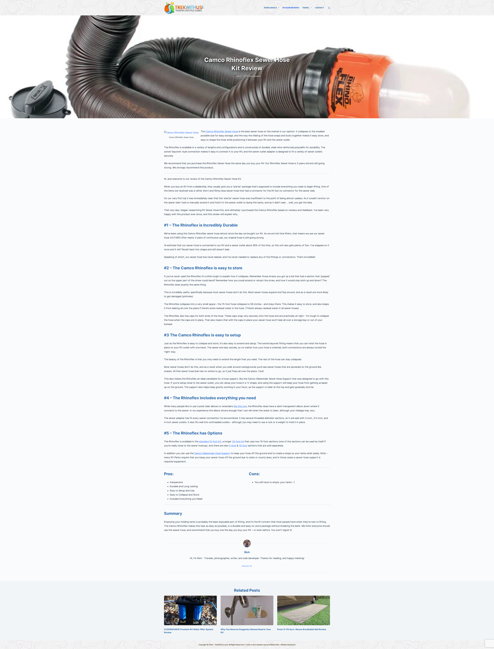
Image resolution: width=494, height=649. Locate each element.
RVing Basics (270, 8)
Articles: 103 (247, 566)
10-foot (243, 445)
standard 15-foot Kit (210, 441)
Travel (305, 8)
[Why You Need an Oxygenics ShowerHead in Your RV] (247, 610)
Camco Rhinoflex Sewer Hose (222, 131)
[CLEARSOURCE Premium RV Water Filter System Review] (190, 610)
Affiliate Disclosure (288, 645)
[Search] (329, 8)
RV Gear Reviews (291, 8)
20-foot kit (238, 441)
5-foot (232, 445)
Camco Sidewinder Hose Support (212, 453)
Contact (319, 8)
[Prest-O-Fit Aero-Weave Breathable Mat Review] (303, 610)
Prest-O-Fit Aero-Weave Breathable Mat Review (301, 629)
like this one (240, 406)
